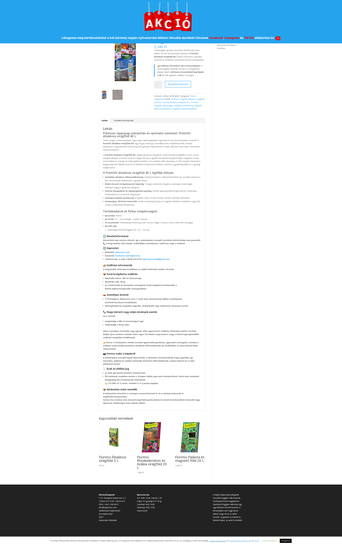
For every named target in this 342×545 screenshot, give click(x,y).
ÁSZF (101, 517)
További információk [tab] (124, 120)
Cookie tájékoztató (217, 540)
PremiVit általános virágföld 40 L (176, 102)
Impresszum (142, 510)
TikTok (249, 38)
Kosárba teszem (178, 84)
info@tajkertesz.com (108, 507)
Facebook (216, 38)
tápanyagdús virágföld (172, 105)
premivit (157, 102)
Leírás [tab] (105, 120)
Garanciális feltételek (108, 520)
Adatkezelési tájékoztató (109, 510)
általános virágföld (196, 99)
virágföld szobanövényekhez (184, 108)
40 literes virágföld (179, 99)
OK (278, 38)
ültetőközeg (188, 105)
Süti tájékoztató (106, 514)
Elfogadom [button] (285, 541)
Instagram (232, 38)
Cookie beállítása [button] (269, 540)
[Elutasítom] (338, 21)
